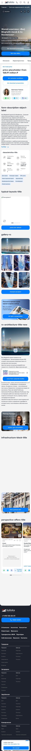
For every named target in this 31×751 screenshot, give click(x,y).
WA (8, 98)
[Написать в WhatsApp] (4, 570)
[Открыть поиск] (24, 2)
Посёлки (3, 690)
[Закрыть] (27, 373)
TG (16, 98)
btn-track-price (7, 66)
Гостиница (3, 715)
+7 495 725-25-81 (8, 616)
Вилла (17, 718)
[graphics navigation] (15, 350)
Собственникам (6, 638)
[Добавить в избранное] (24, 11)
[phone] (17, 2)
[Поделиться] (28, 11)
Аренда (18, 647)
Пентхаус (3, 653)
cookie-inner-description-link (11, 744)
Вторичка (3, 665)
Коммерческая (6, 722)
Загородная (5, 669)
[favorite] (21, 2)
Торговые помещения (6, 734)
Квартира (3, 650)
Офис (2, 728)
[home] (9, 2)
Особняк (3, 656)
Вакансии (16, 638)
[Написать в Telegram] (7, 570)
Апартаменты (4, 659)
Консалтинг (23, 627)
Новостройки (4, 662)
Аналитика (14, 627)
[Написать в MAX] (11, 570)
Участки (3, 684)
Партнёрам (20, 634)
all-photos (7, 11)
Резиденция (4, 687)
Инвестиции (5, 631)
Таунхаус (18, 659)
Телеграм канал (12, 372)
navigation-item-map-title (10, 38)
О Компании (5, 627)
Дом (2, 675)
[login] (28, 2)
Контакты (24, 638)
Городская (4, 644)
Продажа (3, 647)
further (3, 147)
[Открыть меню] (2, 2)
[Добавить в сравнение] (21, 11)
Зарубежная (5, 694)
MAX (25, 98)
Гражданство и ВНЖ (8, 634)
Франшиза (14, 631)
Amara (4, 543)
